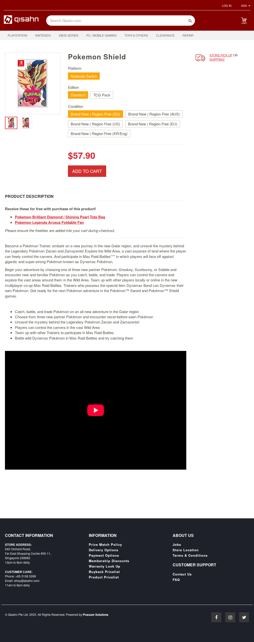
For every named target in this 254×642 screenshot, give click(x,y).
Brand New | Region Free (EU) (152, 123)
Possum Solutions (95, 614)
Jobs (177, 544)
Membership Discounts (109, 561)
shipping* (217, 59)
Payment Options (104, 555)
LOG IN (226, 5)
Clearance (165, 35)
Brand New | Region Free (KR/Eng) (99, 133)
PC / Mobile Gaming (101, 35)
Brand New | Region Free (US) (95, 123)
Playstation (17, 35)
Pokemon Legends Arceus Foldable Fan (49, 222)
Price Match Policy (105, 544)
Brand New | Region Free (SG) (95, 113)
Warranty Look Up (104, 566)
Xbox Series (68, 35)
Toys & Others (136, 35)
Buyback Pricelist (104, 572)
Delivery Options (103, 550)
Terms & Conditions (190, 555)
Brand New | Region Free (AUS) (154, 113)
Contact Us (182, 574)
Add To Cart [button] (87, 171)
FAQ (176, 579)
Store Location (186, 550)
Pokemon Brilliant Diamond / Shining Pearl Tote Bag (60, 217)
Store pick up (221, 55)
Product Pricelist (104, 577)
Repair (188, 35)
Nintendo (43, 35)
